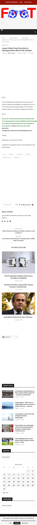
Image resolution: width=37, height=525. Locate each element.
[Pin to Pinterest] (23, 205)
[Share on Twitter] (21, 205)
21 (23, 482)
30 (32, 485)
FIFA (4, 154)
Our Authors (27, 2)
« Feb (3, 492)
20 (18, 482)
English (7, 337)
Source (8, 147)
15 (28, 478)
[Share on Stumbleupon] (28, 205)
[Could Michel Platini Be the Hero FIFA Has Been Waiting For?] (18, 303)
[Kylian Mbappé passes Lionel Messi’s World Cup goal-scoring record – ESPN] (7, 441)
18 (9, 482)
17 (4, 482)
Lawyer (28, 154)
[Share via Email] (32, 205)
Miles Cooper (7, 212)
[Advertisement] (19, 23)
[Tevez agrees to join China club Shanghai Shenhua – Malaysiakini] (7, 417)
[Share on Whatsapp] (30, 205)
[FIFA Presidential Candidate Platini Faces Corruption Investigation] (18, 262)
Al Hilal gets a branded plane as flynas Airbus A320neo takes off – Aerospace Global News (24, 393)
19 (14, 482)
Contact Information (12, 2)
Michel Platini (25, 38)
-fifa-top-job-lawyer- (24, 126)
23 (32, 482)
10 (4, 478)
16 (32, 478)
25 (9, 485)
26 (14, 485)
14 (23, 478)
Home (3, 38)
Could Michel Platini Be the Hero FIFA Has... (18, 317)
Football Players (13, 38)
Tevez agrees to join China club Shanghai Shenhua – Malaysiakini (24, 415)
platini (8, 126)
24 (4, 485)
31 (4, 489)
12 (14, 478)
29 (28, 485)
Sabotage (17, 157)
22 (28, 482)
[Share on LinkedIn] (25, 205)
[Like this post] (17, 205)
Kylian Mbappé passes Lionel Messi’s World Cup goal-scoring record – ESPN (24, 440)
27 (18, 485)
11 (9, 478)
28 (23, 485)
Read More (25, 523)
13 (18, 478)
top (34, 104)
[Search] (35, 32)
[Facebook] (30, 32)
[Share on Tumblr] (26, 205)
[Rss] (32, 32)
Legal (20, 2)
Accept (17, 523)
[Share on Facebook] (19, 205)
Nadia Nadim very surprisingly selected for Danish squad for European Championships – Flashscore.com (24, 428)
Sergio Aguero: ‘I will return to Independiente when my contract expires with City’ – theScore (25, 404)
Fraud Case (20, 154)
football (11, 154)
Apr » (7, 492)
